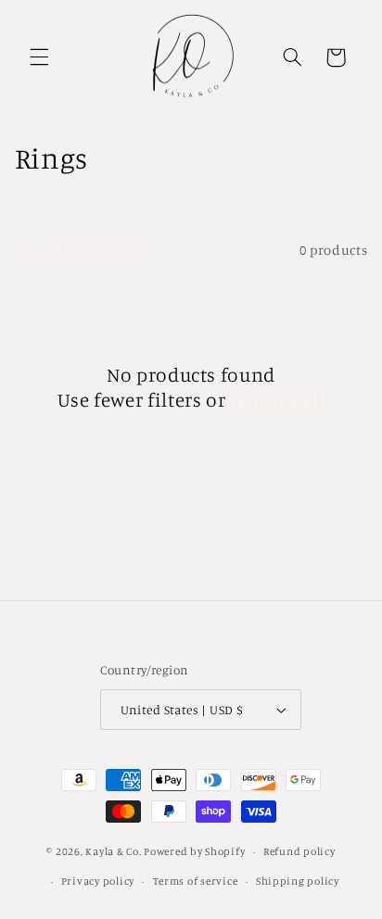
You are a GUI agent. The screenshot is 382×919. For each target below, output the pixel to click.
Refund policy (299, 851)
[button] (39, 57)
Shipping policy (297, 881)
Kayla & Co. (113, 851)
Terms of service (195, 881)
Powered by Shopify (194, 851)
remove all (277, 399)
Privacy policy (97, 881)
